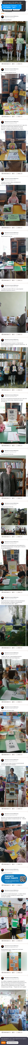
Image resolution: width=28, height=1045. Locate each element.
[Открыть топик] (14, 20)
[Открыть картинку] (13, 41)
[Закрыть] (19, 6)
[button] (6, 64)
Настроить (16, 9)
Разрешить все (7, 9)
